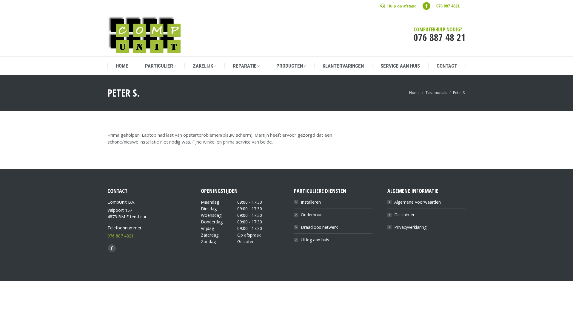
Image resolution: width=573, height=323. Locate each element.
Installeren (311, 202)
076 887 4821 (120, 236)
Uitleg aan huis (315, 240)
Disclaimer (404, 214)
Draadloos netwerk (319, 227)
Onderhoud (312, 214)
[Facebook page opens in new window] (426, 6)
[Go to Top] (564, 314)
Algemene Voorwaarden (417, 202)
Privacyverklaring (410, 227)
